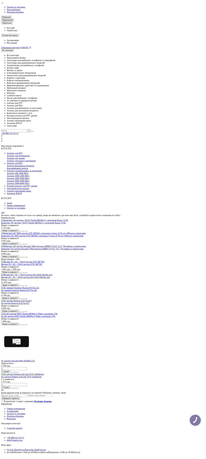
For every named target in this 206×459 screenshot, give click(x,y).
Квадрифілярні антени (17, 168)
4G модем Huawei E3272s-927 (15, 303)
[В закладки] (23, 231)
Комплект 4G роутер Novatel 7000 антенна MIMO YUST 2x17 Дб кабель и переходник (42, 249)
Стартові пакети (14, 428)
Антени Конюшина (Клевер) (20, 166)
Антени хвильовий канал (19, 191)
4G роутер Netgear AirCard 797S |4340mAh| (21, 377)
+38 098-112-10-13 (9, 133)
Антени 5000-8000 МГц (18, 183)
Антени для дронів (16, 158)
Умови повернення (16, 205)
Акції (9, 203)
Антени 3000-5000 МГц (18, 181)
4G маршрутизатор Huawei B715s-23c (19, 290)
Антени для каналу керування (21, 161)
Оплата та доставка (16, 7)
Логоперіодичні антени (18, 188)
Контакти (11, 419)
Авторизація (13, 40)
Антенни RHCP (14, 193)
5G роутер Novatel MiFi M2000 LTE (18, 361)
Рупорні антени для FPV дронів (22, 186)
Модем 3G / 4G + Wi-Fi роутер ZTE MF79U (21, 264)
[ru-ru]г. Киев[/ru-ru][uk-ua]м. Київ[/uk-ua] (26, 450)
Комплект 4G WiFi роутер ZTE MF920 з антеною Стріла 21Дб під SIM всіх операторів (42, 236)
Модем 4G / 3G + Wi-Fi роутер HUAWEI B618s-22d (25, 277)
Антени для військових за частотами (24, 171)
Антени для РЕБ (14, 163)
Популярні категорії (10, 423)
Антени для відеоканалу (18, 156)
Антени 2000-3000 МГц (18, 178)
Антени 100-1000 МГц (17, 173)
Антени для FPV (15, 153)
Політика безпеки (15, 12)
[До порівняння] (26, 231)
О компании (12, 411)
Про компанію (13, 9)
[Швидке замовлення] (21, 231)
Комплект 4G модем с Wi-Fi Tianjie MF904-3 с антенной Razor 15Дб (33, 223)
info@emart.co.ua (15, 440)
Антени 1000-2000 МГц (18, 176)
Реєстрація (12, 43)
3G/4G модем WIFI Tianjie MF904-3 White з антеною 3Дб (28, 316)
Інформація (6, 404)
